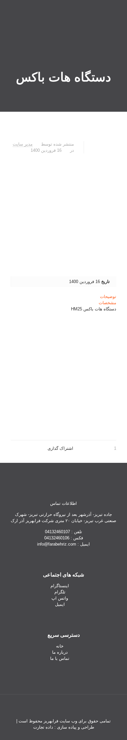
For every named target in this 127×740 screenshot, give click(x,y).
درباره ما (60, 652)
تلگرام (59, 592)
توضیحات (108, 296)
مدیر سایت (23, 144)
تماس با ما (59, 658)
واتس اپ (59, 598)
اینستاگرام (59, 585)
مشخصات (107, 302)
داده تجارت (43, 727)
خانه (60, 646)
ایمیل (60, 604)
